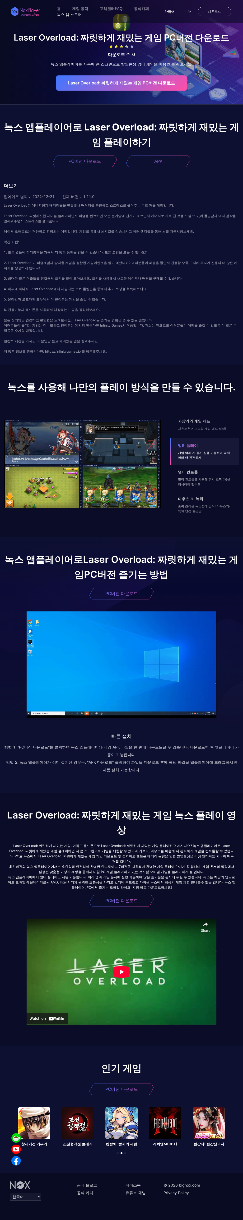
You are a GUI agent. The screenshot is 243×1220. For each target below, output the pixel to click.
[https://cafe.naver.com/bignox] (16, 1138)
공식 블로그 (87, 1185)
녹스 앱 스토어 (69, 15)
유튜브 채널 (136, 1192)
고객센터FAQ (111, 9)
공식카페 (141, 9)
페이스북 (133, 1185)
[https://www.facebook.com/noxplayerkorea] (16, 1160)
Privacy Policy (176, 1192)
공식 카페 (85, 1192)
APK (158, 161)
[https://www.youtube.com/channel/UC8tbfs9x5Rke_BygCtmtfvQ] (16, 1149)
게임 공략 (80, 9)
